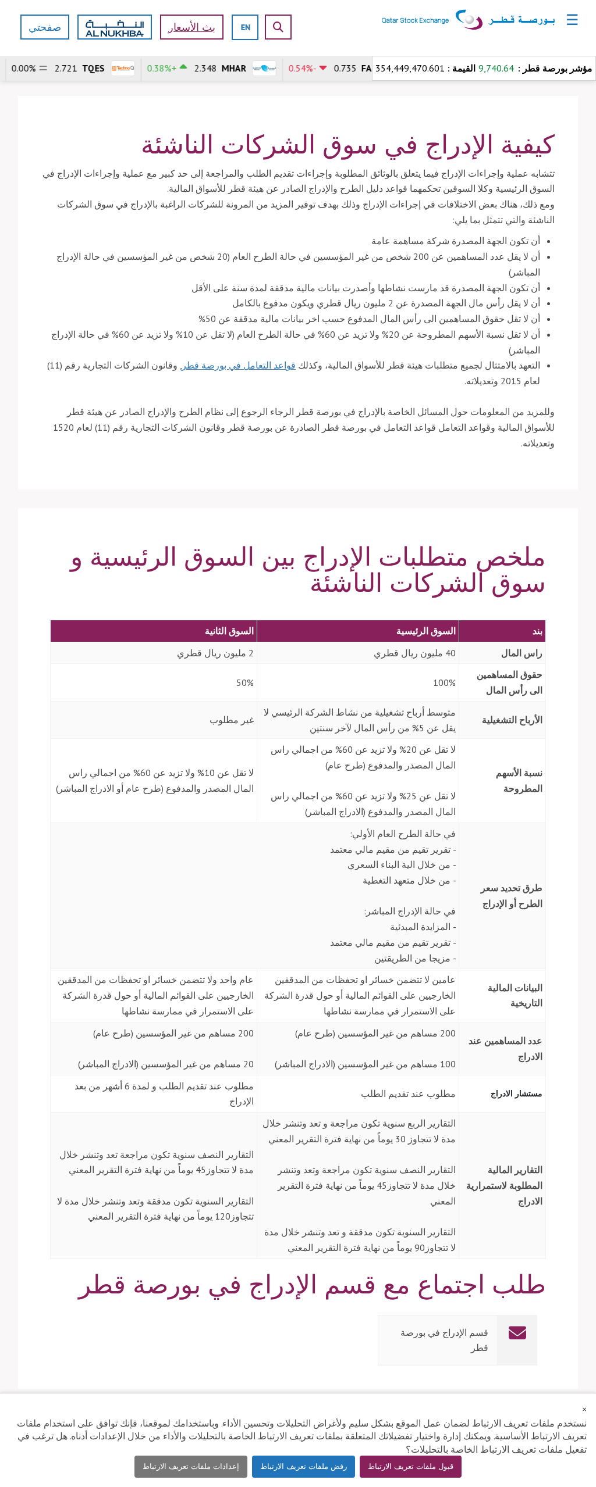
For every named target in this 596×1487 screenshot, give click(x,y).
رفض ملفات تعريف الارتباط (303, 1466)
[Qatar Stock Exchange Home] (468, 19)
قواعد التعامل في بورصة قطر (239, 365)
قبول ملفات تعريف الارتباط (410, 1466)
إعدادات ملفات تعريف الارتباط (191, 1466)
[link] (298, 1340)
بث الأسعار (191, 27)
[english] (245, 27)
